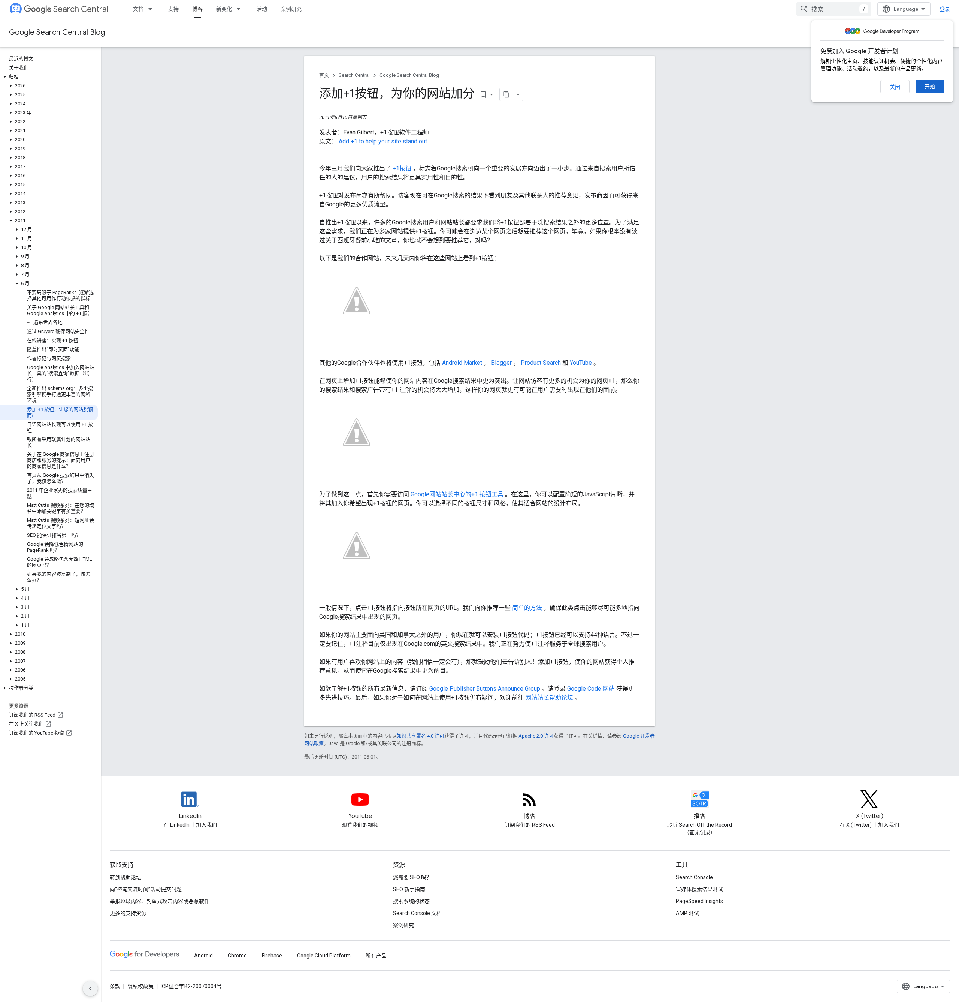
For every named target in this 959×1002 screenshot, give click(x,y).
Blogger (502, 362)
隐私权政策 (140, 986)
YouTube (581, 362)
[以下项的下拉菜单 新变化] (241, 9)
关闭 (895, 87)
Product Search (541, 362)
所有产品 (376, 956)
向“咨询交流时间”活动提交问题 (146, 889)
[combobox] (833, 9)
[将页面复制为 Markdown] (506, 94)
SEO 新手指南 (409, 889)
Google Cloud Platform (324, 956)
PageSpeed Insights (699, 901)
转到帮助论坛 (125, 877)
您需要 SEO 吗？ (412, 877)
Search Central (80, 9)
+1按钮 (403, 168)
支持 (173, 9)
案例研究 (291, 9)
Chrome (237, 956)
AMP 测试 (687, 913)
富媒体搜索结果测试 (699, 889)
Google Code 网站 (591, 688)
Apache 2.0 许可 (536, 736)
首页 (324, 75)
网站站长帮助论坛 (550, 697)
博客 (197, 9)
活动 (262, 9)
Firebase (272, 956)
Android (203, 956)
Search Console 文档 (417, 913)
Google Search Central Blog (57, 32)
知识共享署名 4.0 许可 (420, 736)
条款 (115, 986)
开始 (930, 86)
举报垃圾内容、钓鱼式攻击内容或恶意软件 (159, 901)
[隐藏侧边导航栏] (90, 988)
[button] (49, 76)
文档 (138, 9)
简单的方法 (528, 607)
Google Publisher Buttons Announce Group (485, 688)
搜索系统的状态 (411, 901)
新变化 (224, 9)
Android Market (463, 362)
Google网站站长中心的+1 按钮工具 (458, 494)
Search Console (694, 877)
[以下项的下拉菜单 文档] (152, 9)
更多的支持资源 (128, 913)
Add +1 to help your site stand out (383, 141)
